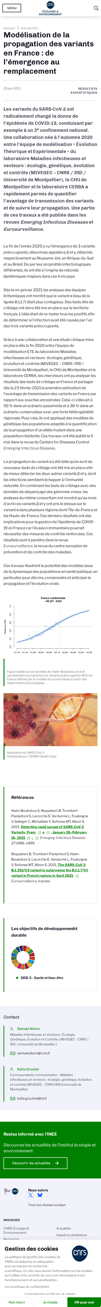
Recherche (11, 1239)
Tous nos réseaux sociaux (47, 1205)
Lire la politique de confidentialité (27, 1286)
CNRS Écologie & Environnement (16, 1230)
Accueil (10, 28)
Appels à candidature (71, 1235)
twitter (30, 1195)
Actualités (29, 28)
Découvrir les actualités (31, 1163)
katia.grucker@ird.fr (32, 1098)
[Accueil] (50, 8)
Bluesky (39, 1195)
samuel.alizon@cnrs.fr (33, 1053)
